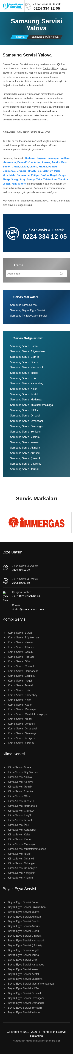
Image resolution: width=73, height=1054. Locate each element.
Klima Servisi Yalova (20, 776)
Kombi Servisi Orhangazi (22, 728)
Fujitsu (52, 166)
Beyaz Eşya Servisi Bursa (23, 902)
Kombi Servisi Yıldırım (21, 742)
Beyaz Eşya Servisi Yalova (23, 911)
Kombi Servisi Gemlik (20, 651)
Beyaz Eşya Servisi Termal (23, 954)
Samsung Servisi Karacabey (26, 383)
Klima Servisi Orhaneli (21, 858)
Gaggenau (9, 170)
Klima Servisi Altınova (20, 781)
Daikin (24, 166)
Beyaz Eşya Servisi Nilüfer (23, 988)
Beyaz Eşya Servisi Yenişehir (25, 1007)
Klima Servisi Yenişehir (21, 872)
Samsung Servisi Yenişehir (25, 431)
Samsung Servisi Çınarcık (25, 458)
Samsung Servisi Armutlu (25, 452)
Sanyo (62, 175)
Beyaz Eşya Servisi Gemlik (24, 921)
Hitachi (32, 170)
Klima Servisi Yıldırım (20, 877)
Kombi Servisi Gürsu (20, 661)
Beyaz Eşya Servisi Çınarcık (24, 935)
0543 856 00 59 (21, 582)
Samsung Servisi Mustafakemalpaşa (31, 404)
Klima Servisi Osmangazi (22, 867)
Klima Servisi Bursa (19, 767)
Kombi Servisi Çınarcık (21, 666)
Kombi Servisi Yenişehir (21, 738)
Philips (35, 175)
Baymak (41, 158)
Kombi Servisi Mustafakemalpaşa (27, 714)
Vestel (6, 183)
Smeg (14, 179)
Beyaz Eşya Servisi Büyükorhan (27, 906)
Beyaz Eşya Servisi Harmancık (26, 940)
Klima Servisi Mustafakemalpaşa (27, 848)
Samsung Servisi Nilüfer (24, 410)
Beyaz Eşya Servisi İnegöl (23, 950)
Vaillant (65, 158)
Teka (39, 179)
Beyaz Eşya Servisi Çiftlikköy (25, 945)
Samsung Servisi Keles (23, 388)
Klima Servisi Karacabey (22, 829)
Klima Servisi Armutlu (20, 791)
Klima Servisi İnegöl (19, 815)
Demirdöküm (25, 162)
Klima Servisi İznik (18, 824)
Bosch (6, 166)
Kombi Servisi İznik (19, 690)
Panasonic (23, 175)
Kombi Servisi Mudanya (22, 709)
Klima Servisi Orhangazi (22, 863)
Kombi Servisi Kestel (20, 704)
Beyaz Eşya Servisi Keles (23, 969)
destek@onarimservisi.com (28, 609)
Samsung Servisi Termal (24, 468)
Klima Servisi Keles (19, 834)
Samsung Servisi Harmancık (27, 367)
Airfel (37, 162)
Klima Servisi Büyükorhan (23, 772)
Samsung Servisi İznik (23, 378)
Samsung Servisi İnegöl (24, 372)
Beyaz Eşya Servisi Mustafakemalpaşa (31, 983)
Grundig (22, 170)
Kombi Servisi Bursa (20, 632)
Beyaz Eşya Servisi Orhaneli (24, 993)
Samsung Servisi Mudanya (25, 399)
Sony (22, 179)
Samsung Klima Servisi (23, 304)
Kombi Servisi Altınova (21, 647)
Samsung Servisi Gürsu (24, 362)
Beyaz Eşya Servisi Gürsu (23, 930)
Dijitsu (33, 166)
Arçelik (56, 162)
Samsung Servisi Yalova (24, 442)
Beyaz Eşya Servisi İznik (22, 959)
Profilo (45, 175)
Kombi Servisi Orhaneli (21, 723)
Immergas (53, 158)
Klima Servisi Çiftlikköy (21, 810)
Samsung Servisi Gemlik (24, 356)
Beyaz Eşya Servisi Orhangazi (26, 997)
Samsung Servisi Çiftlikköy (25, 463)
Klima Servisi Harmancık (22, 805)
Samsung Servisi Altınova (25, 447)
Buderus (30, 158)
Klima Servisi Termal (20, 820)
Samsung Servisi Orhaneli (25, 415)
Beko (64, 162)
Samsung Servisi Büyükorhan (27, 351)
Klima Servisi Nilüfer (19, 853)
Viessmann (9, 162)
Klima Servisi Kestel (19, 839)
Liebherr (48, 170)
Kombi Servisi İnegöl (20, 680)
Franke (43, 166)
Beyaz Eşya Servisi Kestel (23, 973)
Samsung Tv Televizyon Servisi (28, 315)
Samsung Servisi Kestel (24, 394)
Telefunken (50, 179)
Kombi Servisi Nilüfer (20, 718)
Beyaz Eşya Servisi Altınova (24, 916)
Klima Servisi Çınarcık (21, 800)
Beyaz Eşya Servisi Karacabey (26, 964)
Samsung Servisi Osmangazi (27, 426)
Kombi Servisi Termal (20, 685)
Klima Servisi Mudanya (21, 844)
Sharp (6, 179)
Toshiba (63, 179)
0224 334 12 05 (21, 569)
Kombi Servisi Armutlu (21, 656)
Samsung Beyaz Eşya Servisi (27, 310)
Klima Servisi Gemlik (20, 786)
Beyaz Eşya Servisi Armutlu (24, 926)
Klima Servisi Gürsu (19, 796)
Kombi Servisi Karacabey (22, 694)
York (14, 183)
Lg (39, 170)
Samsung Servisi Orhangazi (26, 420)
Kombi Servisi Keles (19, 699)
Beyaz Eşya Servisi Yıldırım (24, 1012)
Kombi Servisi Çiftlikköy (21, 675)
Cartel (15, 166)
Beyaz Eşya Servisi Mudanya (25, 978)
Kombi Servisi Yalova (20, 642)
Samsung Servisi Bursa (24, 346)
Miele (57, 170)
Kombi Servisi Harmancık (23, 670)
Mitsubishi (9, 175)
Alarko (22, 183)
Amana (46, 162)
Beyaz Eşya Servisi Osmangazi (26, 1002)
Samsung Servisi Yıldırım (25, 436)
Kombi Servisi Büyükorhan (23, 637)
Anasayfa (19, 36)
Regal (53, 175)
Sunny (31, 179)
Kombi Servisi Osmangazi (23, 733)
